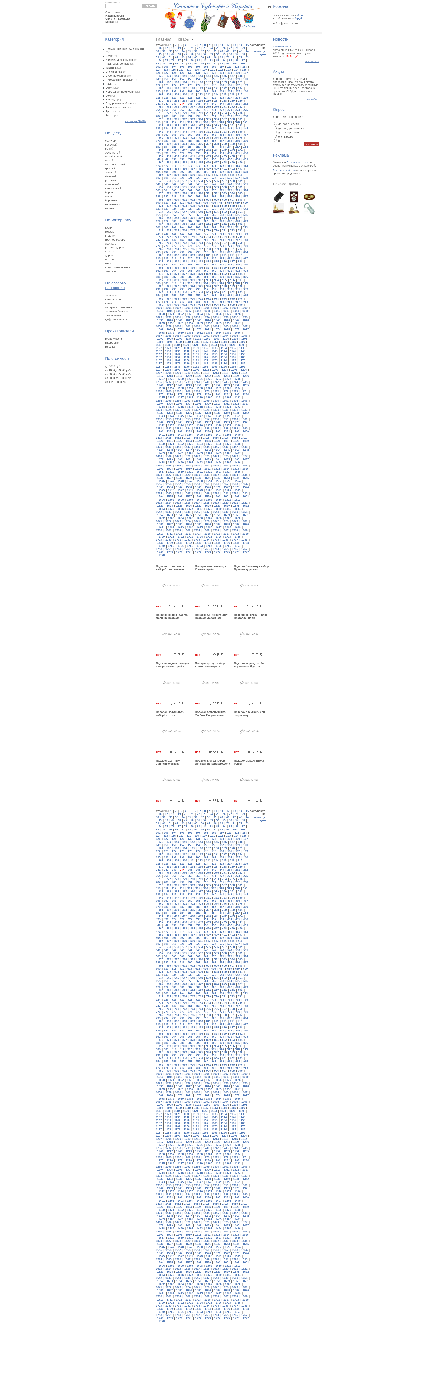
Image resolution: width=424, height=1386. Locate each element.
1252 (217, 385)
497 (182, 171)
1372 (162, 425)
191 (216, 88)
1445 (216, 447)
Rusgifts (110, 346)
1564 (244, 484)
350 (200, 131)
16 (160, 48)
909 (166, 283)
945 (176, 292)
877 (184, 273)
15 (247, 45)
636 (190, 208)
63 (183, 57)
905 (224, 280)
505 (245, 171)
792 (240, 249)
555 (184, 187)
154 (198, 79)
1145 (233, 351)
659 (190, 215)
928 (224, 286)
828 (161, 261)
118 (189, 69)
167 (208, 82)
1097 (160, 338)
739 (184, 236)
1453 (198, 450)
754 (214, 239)
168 (216, 82)
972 (208, 298)
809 (192, 255)
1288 (190, 397)
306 (216, 119)
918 (237, 283)
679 (166, 221)
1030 (168, 317)
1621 (235, 502)
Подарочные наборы (119, 103)
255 (176, 106)
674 (216, 218)
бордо (109, 192)
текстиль (110, 271)
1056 (228, 323)
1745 (217, 542)
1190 (187, 366)
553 (169, 187)
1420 (160, 440)
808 (184, 255)
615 (205, 202)
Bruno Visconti (114, 338)
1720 (162, 536)
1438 (238, 444)
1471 (187, 456)
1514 (226, 468)
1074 (217, 329)
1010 (160, 311)
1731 (178, 539)
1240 (197, 382)
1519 (181, 471)
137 (245, 72)
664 (229, 215)
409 (214, 147)
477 (206, 165)
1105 (235, 338)
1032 (187, 317)
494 (158, 171)
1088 (168, 335)
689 (245, 221)
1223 (217, 375)
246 (198, 103)
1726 (219, 536)
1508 (170, 468)
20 (185, 48)
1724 (200, 536)
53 (211, 54)
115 (166, 69)
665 (237, 215)
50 (192, 54)
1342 (246, 413)
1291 (219, 397)
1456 (227, 450)
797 (190, 252)
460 (161, 162)
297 (237, 116)
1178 (168, 363)
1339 (217, 413)
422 (224, 150)
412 (237, 147)
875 (169, 273)
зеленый (110, 172)
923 (184, 286)
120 (204, 69)
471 (158, 165)
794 (166, 252)
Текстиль (111, 67)
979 (174, 301)
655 (158, 215)
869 (214, 270)
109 (214, 66)
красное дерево (115, 239)
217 (240, 94)
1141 (196, 351)
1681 (160, 524)
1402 (171, 434)
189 (200, 88)
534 (200, 181)
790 (224, 249)
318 (221, 122)
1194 (224, 366)
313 (182, 122)
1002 (178, 307)
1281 (217, 394)
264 (158, 110)
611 (174, 202)
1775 (227, 552)
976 (240, 298)
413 (245, 147)
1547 (171, 481)
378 (240, 137)
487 (192, 168)
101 (243, 63)
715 (176, 230)
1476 (235, 456)
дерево (109, 255)
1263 (228, 388)
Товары (183, 39)
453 (198, 159)
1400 (246, 431)
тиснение (111, 295)
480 (229, 165)
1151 (196, 354)
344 (245, 128)
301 (176, 119)
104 (174, 66)
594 (222, 196)
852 (169, 267)
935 (190, 289)
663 (222, 215)
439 (176, 156)
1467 (238, 453)
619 (237, 202)
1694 (190, 527)
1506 (244, 465)
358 (174, 134)
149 (158, 79)
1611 (228, 499)
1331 (235, 409)
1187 (159, 366)
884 (240, 273)
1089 (178, 335)
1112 (206, 341)
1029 (159, 317)
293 (206, 116)
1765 (225, 549)
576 (169, 193)
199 (190, 91)
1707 (225, 530)
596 (237, 196)
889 (190, 277)
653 (232, 212)
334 (166, 128)
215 (224, 94)
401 (240, 144)
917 (229, 283)
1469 (168, 456)
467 (216, 162)
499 (198, 171)
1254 (236, 385)
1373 (171, 425)
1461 (181, 453)
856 (200, 267)
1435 (209, 444)
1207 (159, 372)
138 (161, 76)
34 (183, 51)
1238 (178, 382)
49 (185, 54)
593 (214, 196)
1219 (179, 375)
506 (161, 174)
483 (161, 168)
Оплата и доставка (117, 18)
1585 (168, 493)
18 (172, 48)
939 (222, 289)
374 (208, 137)
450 (174, 159)
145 (216, 76)
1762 (197, 549)
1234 (228, 379)
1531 (206, 474)
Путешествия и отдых (119, 79)
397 (208, 144)
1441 (178, 447)
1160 (187, 357)
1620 (225, 502)
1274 (244, 391)
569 (206, 190)
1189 (177, 366)
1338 (208, 413)
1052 (190, 323)
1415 (206, 437)
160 (245, 79)
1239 (187, 382)
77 (179, 60)
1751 (181, 546)
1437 (228, 444)
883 (232, 273)
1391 (160, 431)
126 (158, 72)
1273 (235, 391)
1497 (159, 465)
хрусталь (110, 243)
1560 (206, 484)
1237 (168, 382)
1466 (228, 453)
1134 (224, 348)
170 (232, 82)
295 (222, 116)
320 (237, 122)
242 (166, 103)
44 (247, 51)
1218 (170, 375)
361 (198, 134)
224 (206, 97)
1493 (209, 462)
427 (174, 153)
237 (216, 100)
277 (169, 113)
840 (166, 264)
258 (200, 106)
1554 (238, 481)
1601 (227, 496)
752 (198, 239)
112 (237, 66)
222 (190, 97)
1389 (235, 428)
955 (166, 295)
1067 (244, 326)
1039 (160, 320)
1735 (216, 539)
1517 (162, 471)
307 (224, 119)
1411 (168, 437)
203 (222, 91)
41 (227, 51)
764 (200, 243)
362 (206, 134)
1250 (198, 385)
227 (229, 97)
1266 (168, 391)
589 (182, 196)
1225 (236, 375)
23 (204, 48)
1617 (197, 502)
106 (190, 66)
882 (224, 273)
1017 (226, 311)
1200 (187, 369)
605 (216, 199)
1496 (238, 462)
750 (182, 239)
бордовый (111, 200)
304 (200, 119)
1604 (162, 499)
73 (247, 57)
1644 (178, 512)
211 (192, 94)
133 (214, 72)
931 (158, 289)
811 (208, 255)
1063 (206, 326)
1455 (217, 450)
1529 (187, 474)
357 (166, 134)
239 (232, 100)
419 (200, 150)
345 (161, 131)
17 (166, 48)
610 (166, 202)
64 (189, 57)
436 (245, 153)
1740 (170, 542)
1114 (224, 341)
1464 (209, 453)
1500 (187, 465)
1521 (200, 471)
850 (245, 264)
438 (169, 156)
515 (232, 174)
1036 (225, 317)
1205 (234, 369)
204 (229, 91)
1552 (219, 481)
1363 (170, 422)
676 (232, 218)
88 (157, 63)
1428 (236, 440)
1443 (197, 447)
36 (195, 51)
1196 (242, 366)
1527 (168, 474)
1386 (206, 428)
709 (222, 227)
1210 (187, 372)
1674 (187, 521)
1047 (236, 320)
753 (206, 239)
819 (182, 258)
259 (208, 106)
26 (224, 48)
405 (182, 147)
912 (189, 283)
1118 (168, 345)
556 (192, 187)
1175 (233, 360)
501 (214, 171)
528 (245, 178)
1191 (196, 366)
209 (176, 94)
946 (184, 292)
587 (166, 196)
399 (224, 144)
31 (163, 51)
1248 (179, 385)
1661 (246, 515)
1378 (219, 425)
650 (208, 212)
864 (174, 270)
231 (169, 100)
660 (198, 215)
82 (211, 60)
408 (206, 147)
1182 (205, 363)
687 (229, 221)
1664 (181, 518)
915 (213, 283)
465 (200, 162)
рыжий (109, 148)
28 (236, 48)
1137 (159, 351)
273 (229, 110)
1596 (179, 496)
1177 (159, 363)
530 (169, 181)
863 (166, 270)
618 (229, 202)
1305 (170, 403)
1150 (187, 354)
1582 (228, 490)
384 (198, 140)
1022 (181, 314)
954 (158, 295)
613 (189, 202)
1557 (178, 484)
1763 (206, 549)
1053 (200, 323)
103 (166, 66)
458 (237, 159)
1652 (160, 515)
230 (161, 100)
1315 (171, 406)
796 (182, 252)
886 (166, 277)
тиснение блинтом (116, 311)
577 (176, 193)
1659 (227, 515)
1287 (181, 397)
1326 (187, 409)
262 (232, 106)
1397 (217, 431)
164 (184, 82)
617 (221, 202)
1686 (208, 524)
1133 (215, 348)
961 (214, 295)
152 (182, 79)
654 (240, 212)
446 (232, 156)
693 (184, 224)
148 (240, 76)
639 (214, 208)
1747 (236, 542)
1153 (215, 354)
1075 (227, 329)
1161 (196, 357)
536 (216, 181)
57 (236, 54)
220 (174, 97)
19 (179, 48)
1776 (236, 552)
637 (198, 208)
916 (221, 283)
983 (206, 301)
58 (243, 54)
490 (216, 168)
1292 (228, 397)
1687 (217, 524)
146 (224, 76)
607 (232, 199)
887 (174, 277)
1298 (197, 400)
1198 (168, 369)
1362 (160, 422)
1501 (197, 465)
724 (158, 233)
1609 (209, 499)
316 (205, 122)
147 (232, 76)
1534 (235, 474)
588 (174, 196)
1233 (219, 379)
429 (190, 153)
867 (198, 270)
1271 (216, 391)
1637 (200, 508)
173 (166, 85)
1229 (181, 379)
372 (192, 137)
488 (200, 168)
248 (214, 103)
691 (169, 224)
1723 (190, 536)
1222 (208, 375)
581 (208, 193)
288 (166, 116)
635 (182, 208)
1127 (159, 348)
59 (157, 57)
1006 (216, 307)
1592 (235, 493)
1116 (242, 341)
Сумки (109, 55)
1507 (160, 468)
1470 (178, 456)
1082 (200, 332)
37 (202, 51)
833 (200, 261)
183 (245, 85)
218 (158, 97)
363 (214, 134)
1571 (217, 487)
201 (206, 91)
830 (176, 261)
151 (174, 79)
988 (245, 301)
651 (216, 212)
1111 (197, 341)
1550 (200, 481)
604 (208, 199)
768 (232, 243)
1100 (189, 338)
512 (208, 174)
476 (198, 165)
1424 (198, 440)
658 (182, 215)
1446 (225, 447)
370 (176, 137)
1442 (187, 447)
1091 (197, 335)
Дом (108, 95)
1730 (168, 539)
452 (190, 159)
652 (224, 212)
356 (158, 134)
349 (192, 131)
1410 (159, 437)
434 (229, 153)
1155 (233, 354)
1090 (187, 335)
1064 (216, 326)
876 (176, 273)
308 (232, 119)
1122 (205, 345)
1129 (177, 348)
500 (206, 171)
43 (240, 51)
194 (240, 88)
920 (161, 286)
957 (182, 295)
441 (192, 156)
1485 (227, 459)
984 (214, 301)
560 (224, 187)
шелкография (113, 299)
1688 (227, 524)
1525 (238, 471)
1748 (246, 542)
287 (158, 116)
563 (158, 190)
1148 (168, 354)
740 (192, 236)
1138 (168, 351)
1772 (198, 552)
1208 (168, 372)
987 (237, 301)
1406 (209, 434)
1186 (242, 363)
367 (245, 134)
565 (174, 190)
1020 (162, 314)
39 (215, 51)
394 (184, 144)
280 (192, 113)
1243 (225, 382)
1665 (190, 518)
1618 (206, 502)
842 (182, 264)
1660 (236, 515)
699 (232, 224)
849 (237, 264)
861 (240, 267)
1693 (181, 527)
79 (192, 60)
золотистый (112, 152)
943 (161, 292)
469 (232, 162)
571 (222, 190)
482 (245, 165)
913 (197, 283)
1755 (219, 546)
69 (221, 57)
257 (192, 106)
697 (216, 224)
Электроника (114, 71)
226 (222, 97)
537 (224, 181)
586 (158, 196)
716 (184, 230)
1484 (217, 459)
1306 (179, 403)
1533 (225, 474)
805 (161, 255)
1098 (170, 338)
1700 (159, 530)
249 (222, 103)
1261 (209, 388)
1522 (209, 471)
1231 (200, 379)
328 (208, 125)
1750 (171, 546)
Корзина (280, 6)
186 (176, 88)
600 (176, 199)
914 (205, 283)
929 (232, 286)
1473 (206, 456)
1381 (159, 428)
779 (229, 246)
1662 (162, 518)
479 (222, 165)
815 (240, 255)
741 (200, 236)
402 (158, 147)
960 (206, 295)
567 (190, 190)
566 (182, 190)
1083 (209, 332)
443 (208, 156)
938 (214, 289)
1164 (224, 357)
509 (184, 174)
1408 (228, 434)
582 (216, 193)
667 (161, 218)
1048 (246, 320)
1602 (236, 496)
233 (184, 100)
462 (176, 162)
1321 (228, 406)
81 (204, 60)
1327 (197, 409)
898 (169, 280)
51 (198, 54)
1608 (200, 499)
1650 (235, 512)
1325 (178, 409)
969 (184, 298)
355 (240, 131)
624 (184, 205)
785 (184, 249)
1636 (190, 508)
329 (216, 125)
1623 (160, 505)
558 (208, 187)
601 (184, 199)
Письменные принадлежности (125, 48)
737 (169, 236)
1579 (200, 490)
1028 (238, 314)
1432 (181, 444)
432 (214, 153)
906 (232, 280)
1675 (197, 521)
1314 (162, 406)
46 (166, 54)
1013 (189, 311)
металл (109, 259)
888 (182, 277)
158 (229, 79)
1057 (238, 323)
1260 (200, 388)
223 (198, 97)
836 (224, 261)
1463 (200, 453)
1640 (228, 508)
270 (206, 110)
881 (216, 273)
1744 (208, 542)
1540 (198, 478)
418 (192, 150)
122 (220, 69)
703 (174, 227)
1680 (244, 521)
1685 (198, 524)
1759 (168, 549)
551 (245, 184)
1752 (190, 546)
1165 (233, 357)
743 (216, 236)
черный (110, 208)
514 (224, 174)
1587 (187, 493)
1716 (217, 533)
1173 (215, 360)
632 (158, 208)
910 (174, 283)
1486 (236, 459)
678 (158, 221)
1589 (206, 493)
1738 (244, 539)
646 (176, 212)
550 (237, 184)
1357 (206, 419)
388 (229, 140)
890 (198, 277)
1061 (187, 326)
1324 (168, 409)
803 (237, 252)
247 (206, 103)
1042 (189, 320)
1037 (235, 317)
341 (222, 128)
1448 (244, 447)
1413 (187, 437)
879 (200, 273)
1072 (198, 329)
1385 (197, 428)
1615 (178, 502)
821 (198, 258)
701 (158, 227)
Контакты (111, 21)
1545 (246, 478)
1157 (159, 357)
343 (237, 128)
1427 (227, 440)
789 (216, 249)
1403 (181, 434)
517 (158, 178)
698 (224, 224)
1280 (208, 394)
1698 (228, 527)
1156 (242, 354)
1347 (200, 416)
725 (166, 233)
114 (158, 69)
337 (190, 128)
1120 (186, 345)
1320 (219, 406)
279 (184, 113)
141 (184, 76)
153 (190, 79)
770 (158, 246)
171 (240, 82)
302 (184, 119)
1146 (242, 351)
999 (240, 304)
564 (166, 190)
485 (176, 168)
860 (232, 267)
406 (190, 147)
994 (200, 304)
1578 (190, 490)
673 (208, 218)
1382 (168, 428)
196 (166, 91)
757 (237, 239)
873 (245, 270)
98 (221, 63)
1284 (246, 394)
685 (214, 221)
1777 (246, 552)
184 (161, 88)
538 (232, 181)
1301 (225, 400)
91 (176, 63)
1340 (227, 413)
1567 (179, 487)
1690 (246, 524)
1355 (187, 419)
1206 (244, 369)
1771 (189, 552)
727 (182, 233)
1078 (162, 332)
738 (176, 236)
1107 (160, 341)
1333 (160, 413)
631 (240, 205)
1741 (179, 542)
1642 (159, 512)
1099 (179, 338)
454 (206, 159)
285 (232, 113)
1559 (197, 484)
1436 (219, 444)
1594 (160, 496)
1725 (209, 536)
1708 (235, 530)
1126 (242, 345)
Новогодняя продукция (120, 91)
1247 (170, 385)
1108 (169, 341)
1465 (219, 453)
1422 (179, 440)
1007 (225, 307)
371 (184, 137)
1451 (179, 450)
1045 (217, 320)
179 (214, 85)
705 (190, 227)
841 (174, 264)
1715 (207, 533)
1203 (215, 369)
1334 (170, 413)
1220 (189, 375)
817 (166, 258)
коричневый (112, 204)
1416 (216, 437)
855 (192, 267)
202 (214, 91)
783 (169, 249)
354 (232, 131)
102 (158, 66)
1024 (200, 314)
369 (169, 137)
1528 (178, 474)
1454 (208, 450)
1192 (205, 366)
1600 (217, 496)
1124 (223, 345)
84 (224, 60)
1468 (159, 456)
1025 (209, 314)
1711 (170, 533)
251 (237, 103)
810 (200, 255)
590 (190, 196)
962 (222, 295)
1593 (244, 493)
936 (198, 289)
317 (213, 122)
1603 (246, 496)
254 (169, 106)
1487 (246, 459)
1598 (198, 496)
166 (200, 82)
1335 (179, 413)
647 (184, 212)
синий (109, 196)
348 (184, 131)
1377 (209, 425)
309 (240, 119)
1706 (216, 530)
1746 (227, 542)
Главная (163, 39)
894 (229, 277)
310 (158, 122)
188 (192, 88)
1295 (168, 400)
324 (176, 125)
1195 (233, 366)
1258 (181, 388)
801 (222, 252)
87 (243, 60)
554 (176, 187)
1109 (179, 341)
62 (176, 57)
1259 (190, 388)
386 (214, 140)
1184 (224, 363)
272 (222, 110)
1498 (168, 465)
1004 (197, 307)
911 (182, 283)
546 (206, 184)
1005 (206, 307)
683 (198, 221)
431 (206, 153)
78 (185, 60)
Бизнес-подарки (116, 107)
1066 (235, 326)
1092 (206, 335)
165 (192, 82)
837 (232, 261)
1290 (209, 397)
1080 (181, 332)
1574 (246, 487)
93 (189, 63)
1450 (170, 450)
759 (161, 243)
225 (214, 97)
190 (208, 88)
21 (192, 48)
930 (240, 286)
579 (192, 193)
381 (174, 140)
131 (198, 72)
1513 (217, 468)
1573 (236, 487)
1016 (217, 311)
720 (216, 230)
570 (214, 190)
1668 (219, 518)
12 (228, 45)
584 (232, 193)
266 (174, 110)
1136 (242, 348)
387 (222, 140)
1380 (238, 425)
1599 (208, 496)
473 (174, 165)
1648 (216, 512)
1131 (196, 348)
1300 (216, 400)
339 (206, 128)
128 (174, 72)
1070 (179, 329)
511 (200, 174)
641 (229, 208)
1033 (197, 317)
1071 (189, 329)
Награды (111, 99)
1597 (189, 496)
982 (198, 301)
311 (166, 122)
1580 (209, 490)
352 (216, 131)
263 (240, 106)
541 (166, 184)
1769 (170, 552)
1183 (215, 363)
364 (222, 134)
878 (192, 273)
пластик (110, 235)
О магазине (112, 12)
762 (184, 243)
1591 (225, 493)
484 (169, 168)
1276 (170, 394)
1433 (190, 444)
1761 (187, 549)
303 (192, 119)
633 (166, 208)
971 (200, 298)
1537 (170, 478)
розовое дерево (115, 247)
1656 (198, 515)
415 (169, 150)
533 (192, 181)
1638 (209, 508)
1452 (189, 450)
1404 (190, 434)
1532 (216, 474)
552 (161, 187)
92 (183, 63)
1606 (181, 499)
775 (198, 246)
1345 (181, 416)
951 (224, 292)
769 (240, 243)
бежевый (110, 176)
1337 (198, 413)
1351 (238, 416)
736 (161, 236)
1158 (168, 357)
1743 (198, 542)
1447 (235, 447)
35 (189, 51)
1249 (189, 385)
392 (169, 144)
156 (214, 79)
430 (198, 153)
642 (237, 208)
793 (158, 252)
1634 (171, 508)
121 (212, 69)
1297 (187, 400)
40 (221, 51)
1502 (206, 465)
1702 (178, 530)
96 (208, 63)
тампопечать (113, 315)
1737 (235, 539)
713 (161, 230)
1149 (177, 354)
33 (176, 51)
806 (169, 255)
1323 (159, 409)
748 (166, 239)
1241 (206, 382)
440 (184, 156)
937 (206, 289)
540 (158, 184)
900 (184, 280)
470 (240, 162)
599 (169, 199)
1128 (168, 348)
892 (214, 277)
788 (208, 249)
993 (192, 304)
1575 (162, 490)
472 (166, 165)
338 (198, 128)
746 (240, 236)
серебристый (113, 156)
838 (240, 261)
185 (169, 88)
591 (198, 196)
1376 (200, 425)
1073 (208, 329)
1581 (219, 490)
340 (214, 128)
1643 (168, 512)
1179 (177, 363)
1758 (159, 549)
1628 (208, 505)
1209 (178, 372)
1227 (162, 379)
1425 (208, 440)
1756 (228, 546)
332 (240, 125)
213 (208, 94)
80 (198, 60)
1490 (181, 462)
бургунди (110, 140)
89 (163, 63)
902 (200, 280)
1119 (177, 345)
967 (169, 298)
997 (224, 304)
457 (229, 159)
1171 (196, 360)
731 (214, 233)
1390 (244, 428)
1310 (217, 403)
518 (166, 178)
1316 (181, 406)
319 (229, 122)
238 (224, 100)
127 (166, 72)
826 (237, 258)
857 (208, 267)
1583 (238, 490)
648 (192, 212)
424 (240, 150)
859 (224, 267)
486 (184, 168)
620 (245, 202)
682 (190, 221)
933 (174, 289)
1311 (227, 403)
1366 (198, 422)
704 (182, 227)
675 (224, 218)
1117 (159, 345)
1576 (171, 490)
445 (224, 156)
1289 (200, 397)
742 (208, 236)
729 (198, 233)
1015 (207, 311)
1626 (189, 505)
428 (182, 153)
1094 (225, 335)
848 (229, 264)
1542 (217, 478)
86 (236, 60)
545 (198, 184)
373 (200, 137)
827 (245, 258)
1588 (197, 493)
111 (229, 66)
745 (232, 236)
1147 (159, 354)
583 (224, 193)
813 (224, 255)
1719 (245, 533)
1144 (224, 351)
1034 (206, 317)
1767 (244, 549)
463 (184, 162)
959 (198, 295)
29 (243, 48)
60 (163, 57)
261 (224, 106)
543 (182, 184)
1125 (232, 345)
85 (230, 60)
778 (222, 246)
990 (169, 304)
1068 (160, 329)
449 (166, 159)
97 (215, 63)
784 (176, 249)
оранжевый (112, 184)
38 (208, 51)
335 (174, 128)
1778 (162, 555)
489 (208, 168)
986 (229, 301)
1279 (198, 394)
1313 (245, 403)
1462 (190, 453)
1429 (246, 440)
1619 (216, 502)
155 (206, 79)
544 (190, 184)
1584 (159, 493)
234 (192, 100)
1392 (170, 431)
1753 (200, 546)
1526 (159, 474)
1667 (209, 518)
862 (158, 270)
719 (208, 230)
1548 (181, 481)
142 (192, 76)
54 (217, 54)
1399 (236, 431)
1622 (244, 502)
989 (161, 304)
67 (208, 57)
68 (215, 57)
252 (245, 103)
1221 (198, 375)
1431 (171, 444)
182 (237, 85)
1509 (179, 468)
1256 (162, 388)
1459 (162, 453)
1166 (242, 357)
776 (206, 246)
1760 (178, 549)
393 (176, 144)
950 (216, 292)
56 (230, 54)
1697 (219, 527)
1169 (177, 360)
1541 (208, 478)
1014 (198, 311)
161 (161, 82)
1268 (187, 391)
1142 (205, 351)
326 (192, 125)
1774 (217, 552)
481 (237, 165)
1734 (206, 539)
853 (176, 267)
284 (224, 113)
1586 (178, 493)
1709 (244, 530)
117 (181, 69)
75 (166, 60)
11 (221, 45)
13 (234, 45)
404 (174, 147)
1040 (170, 320)
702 (166, 227)
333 (158, 128)
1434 (200, 444)
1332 (244, 409)
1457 (236, 450)
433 (222, 153)
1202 (206, 369)
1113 (215, 341)
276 (161, 113)
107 (198, 66)
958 (190, 295)
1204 (225, 369)
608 (240, 199)
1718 (236, 533)
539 (240, 181)
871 (229, 270)
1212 (206, 372)
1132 (205, 348)
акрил (108, 227)
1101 (198, 338)
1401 (162, 434)
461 (169, 162)
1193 (215, 366)
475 (190, 165)
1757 (238, 546)
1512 (207, 468)
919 (245, 283)
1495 (228, 462)
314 (189, 122)
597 (245, 196)
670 (184, 218)
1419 (244, 437)
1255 (246, 385)
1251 (208, 385)
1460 (171, 453)
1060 (178, 326)
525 (222, 178)
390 (245, 140)
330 (224, 125)
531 (176, 181)
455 (214, 159)
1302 (235, 400)
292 (198, 116)
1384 (187, 428)
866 (190, 270)
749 (174, 239)
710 (229, 227)
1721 (171, 536)
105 (182, 66)
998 (232, 304)
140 (176, 76)
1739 (160, 542)
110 (222, 66)
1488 (162, 462)
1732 (187, 539)
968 (176, 298)
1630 (227, 505)
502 (222, 171)
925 (200, 286)
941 (237, 289)
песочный (111, 144)
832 (192, 261)
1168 (168, 360)
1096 (244, 335)
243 (174, 103)
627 (208, 205)
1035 (216, 317)
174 (174, 85)
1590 (216, 493)
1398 (227, 431)
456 (222, 159)
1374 (181, 425)
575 (161, 193)
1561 (216, 484)
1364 (179, 422)
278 (176, 113)
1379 (228, 425)
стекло (109, 251)
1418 (235, 437)
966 (161, 298)
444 (216, 156)
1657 (208, 515)
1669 (228, 518)
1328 (206, 409)
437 (161, 156)
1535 (244, 474)
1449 (160, 450)
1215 (235, 372)
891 (206, 277)
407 (198, 147)
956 (174, 295)
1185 (233, 363)
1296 (178, 400)
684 (206, 221)
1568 (189, 487)
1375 (190, 425)
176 (190, 85)
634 (174, 208)
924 (192, 286)
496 (174, 171)
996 (216, 304)
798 (198, 252)
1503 (216, 465)
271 (214, 110)
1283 (236, 394)
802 (229, 252)
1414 (197, 437)
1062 (197, 326)
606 (224, 199)
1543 (227, 478)
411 (229, 147)
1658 (217, 515)
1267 (178, 391)
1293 (238, 397)
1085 (228, 332)
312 (174, 122)
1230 (190, 379)
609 (158, 202)
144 (208, 76)
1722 (181, 536)
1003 (187, 307)
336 (182, 128)
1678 (225, 521)
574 (245, 190)
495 (166, 171)
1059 (168, 326)
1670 (238, 518)
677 (240, 218)
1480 (179, 459)
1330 (225, 409)
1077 (246, 329)
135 (229, 72)
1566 (170, 487)
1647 (206, 512)
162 (169, 82)
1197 (159, 369)
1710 (160, 533)
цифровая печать (116, 319)
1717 (226, 533)
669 (176, 218)
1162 (205, 357)
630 (232, 205)
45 (160, 54)
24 (211, 48)
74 (160, 60)
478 (214, 165)
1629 (217, 505)
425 (158, 153)
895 (237, 277)
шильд (109, 303)
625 (192, 205)
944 (169, 292)
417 (184, 150)
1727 (228, 536)
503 (229, 171)
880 (208, 273)
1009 (244, 307)
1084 (219, 332)
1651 (244, 512)
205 (237, 91)
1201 (196, 369)
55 (224, 54)
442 (200, 156)
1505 (235, 465)
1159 (177, 357)
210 (184, 94)
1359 (225, 419)
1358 (216, 419)
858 (216, 267)
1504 (225, 465)
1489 (171, 462)
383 (190, 140)
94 (195, 63)
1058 (159, 326)
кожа (108, 263)
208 (169, 94)
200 (198, 91)
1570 (208, 487)
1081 (190, 332)
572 (229, 190)
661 (206, 215)
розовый (110, 180)
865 (182, 270)
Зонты (110, 115)
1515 (236, 468)
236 (208, 100)
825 (229, 258)
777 (214, 246)
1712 (179, 533)
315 (197, 122)
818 (174, 258)
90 (170, 63)
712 (245, 227)
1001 (168, 307)
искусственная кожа (117, 267)
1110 (188, 341)
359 (182, 134)
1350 (228, 416)
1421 (170, 440)
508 (176, 174)
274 (237, 110)
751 (190, 239)
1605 (171, 499)
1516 (245, 468)
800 (214, 252)
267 (182, 110)
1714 (198, 533)
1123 (214, 345)
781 (245, 246)
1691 (162, 527)
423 (232, 150)
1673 (178, 521)
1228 (171, 379)
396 (200, 144)
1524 (228, 471)
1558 (187, 484)
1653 (170, 515)
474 (182, 165)
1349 (219, 416)
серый (109, 160)
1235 (238, 379)
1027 (228, 314)
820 (190, 258)
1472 (197, 456)
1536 (160, 478)
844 (198, 264)
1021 (171, 314)
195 (158, 91)
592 (206, 196)
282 (208, 113)
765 (208, 243)
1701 (168, 530)
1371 (246, 422)
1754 (209, 546)
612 (182, 202)
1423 (189, 440)
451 (182, 159)
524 (214, 178)
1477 (244, 456)
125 (244, 69)
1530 (197, 474)
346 (169, 131)
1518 (171, 471)
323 (169, 125)
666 (245, 215)
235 (200, 100)
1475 (225, 456)
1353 (168, 419)
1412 (178, 437)
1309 (208, 403)
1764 (216, 549)
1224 (227, 375)
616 (213, 202)
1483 (208, 459)
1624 (170, 505)
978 (166, 301)
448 (158, 159)
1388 (225, 428)
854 (184, 267)
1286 (171, 397)
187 (184, 88)
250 (229, 103)
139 (169, 76)
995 (208, 304)
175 (182, 85)
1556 (168, 484)
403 (166, 147)
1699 (238, 527)
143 (200, 76)
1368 (217, 422)
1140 (187, 351)
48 (179, 54)
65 (195, 57)
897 (161, 280)
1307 (189, 403)
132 (206, 72)
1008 (235, 307)
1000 (159, 307)
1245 (244, 382)
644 (161, 212)
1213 (216, 372)
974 (224, 298)
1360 (235, 419)
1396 (208, 431)
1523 (219, 471)
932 (166, 289)
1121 (195, 345)
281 (200, 113)
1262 (219, 388)
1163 (215, 357)
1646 (197, 512)
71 (234, 57)
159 (237, 79)
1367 (208, 422)
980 (182, 301)
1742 (189, 542)
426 (166, 153)
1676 (206, 521)
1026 (219, 314)
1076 (236, 329)
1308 (198, 403)
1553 (228, 481)
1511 (198, 468)
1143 (215, 351)
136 (237, 72)
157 (222, 79)
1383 (178, 428)
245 (190, 103)
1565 (160, 487)
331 (232, 125)
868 (206, 270)
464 (192, 162)
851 (161, 267)
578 (184, 193)
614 (197, 202)
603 (200, 199)
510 (192, 174)
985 (222, 301)
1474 (216, 456)
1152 (205, 354)
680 (174, 221)
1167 (159, 360)
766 (216, 243)
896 (245, 277)
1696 (209, 527)
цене (263, 54)
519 (174, 178)
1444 (206, 447)
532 (184, 181)
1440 (168, 447)
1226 (246, 375)
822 (206, 258)
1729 (159, 539)
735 (245, 233)
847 (222, 264)
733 (229, 233)
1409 (238, 434)
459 (245, 159)
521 (190, 178)
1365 (189, 422)
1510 (189, 468)
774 (190, 246)
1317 (190, 406)
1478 (160, 459)
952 (232, 292)
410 (222, 147)
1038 (244, 317)
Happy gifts (112, 342)
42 (234, 51)
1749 (162, 546)
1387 (216, 428)
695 (200, 224)
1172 (205, 360)
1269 (197, 391)
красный (110, 168)
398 (216, 144)
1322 (238, 406)
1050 (171, 323)
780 (237, 246)
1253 (227, 385)
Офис (109, 87)
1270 (206, 391)
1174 (224, 360)
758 (245, 239)
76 (172, 60)
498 (190, 171)
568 (198, 190)
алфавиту (258, 51)
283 (216, 113)
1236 (159, 382)
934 (182, 289)
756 (229, 239)
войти (276, 23)
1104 (226, 338)
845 (206, 264)
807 (176, 255)
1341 (236, 413)
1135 (233, 348)
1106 (244, 338)
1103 (217, 338)
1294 (159, 400)
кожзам (109, 231)
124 (236, 69)
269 (198, 110)
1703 (187, 530)
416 (176, 150)
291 (190, 116)
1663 (171, 518)
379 (158, 140)
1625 (179, 505)
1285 (162, 397)
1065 (225, 326)
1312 (236, 403)
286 (240, 113)
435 (237, 153)
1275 (160, 394)
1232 (209, 379)
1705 (206, 530)
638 (206, 208)
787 (200, 249)
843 (190, 264)
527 (237, 178)
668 (169, 218)
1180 (187, 363)
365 (229, 134)
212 (200, 94)
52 (204, 54)
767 (224, 243)
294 (214, 116)
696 (208, 224)
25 (217, 48)
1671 (159, 521)
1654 (179, 515)
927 (216, 286)
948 (200, 292)
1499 (178, 465)
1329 (216, 409)
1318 (200, 406)
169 (224, 82)
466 (208, 162)
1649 (225, 512)
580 (200, 193)
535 (208, 181)
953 (240, 292)
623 (176, 205)
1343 (162, 416)
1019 (245, 311)
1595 (170, 496)
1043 (198, 320)
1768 (160, 552)
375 (216, 137)
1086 (238, 332)
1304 (160, 403)
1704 (197, 530)
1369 (227, 422)
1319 (209, 406)
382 (182, 140)
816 (158, 258)
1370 (236, 422)
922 (176, 286)
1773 (208, 552)
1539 (189, 478)
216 (232, 94)
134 (222, 72)
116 (173, 69)
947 (192, 292)
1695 (200, 527)
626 (200, 205)
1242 (216, 382)
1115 (233, 341)
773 (182, 246)
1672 (168, 521)
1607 (190, 499)
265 (166, 110)
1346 (190, 416)
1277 (179, 394)
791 (232, 249)
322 (161, 125)
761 (176, 243)
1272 (225, 391)
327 (200, 125)
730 (206, 233)
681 (182, 221)
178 (206, 85)
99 (227, 63)
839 (158, 264)
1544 (236, 478)
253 (161, 106)
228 (237, 97)
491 (224, 168)
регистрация (290, 23)
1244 (235, 382)
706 (198, 227)
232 (176, 100)
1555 (159, 484)
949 (208, 292)
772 (174, 246)
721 (224, 230)
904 (216, 280)
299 (161, 119)
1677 (216, 521)
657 (174, 215)
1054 (209, 323)
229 (245, 97)
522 (198, 178)
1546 (162, 481)
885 (158, 277)
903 (208, 280)
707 (206, 227)
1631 (236, 505)
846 (214, 264)
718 (200, 230)
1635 (181, 508)
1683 (179, 524)
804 (245, 252)
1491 (190, 462)
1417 (225, 437)
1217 (160, 375)
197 (174, 91)
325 (184, 125)
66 (202, 57)
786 (192, 249)
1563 (235, 484)
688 (237, 221)
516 (240, 174)
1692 (171, 527)
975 (232, 298)
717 (192, 230)
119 (197, 69)
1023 (190, 314)
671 (192, 218)
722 (232, 230)
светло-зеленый (115, 164)
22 (198, 48)
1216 (244, 372)
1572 (227, 487)
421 (216, 150)
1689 (236, 524)
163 (176, 82)
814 (232, 255)
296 (229, 116)
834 (208, 261)
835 (216, 261)
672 (200, 218)
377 (232, 137)
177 (198, 85)
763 (192, 243)
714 (169, 230)
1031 (178, 317)
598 (161, 199)
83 (217, 60)
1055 (219, 323)
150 (166, 79)
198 (182, 91)
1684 (189, 524)
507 (169, 174)
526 (229, 178)
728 (190, 233)
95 (202, 63)
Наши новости (114, 15)
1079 (171, 332)
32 (170, 51)
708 (214, 227)
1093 (216, 335)
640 (222, 208)
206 (245, 91)
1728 (238, 536)
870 (222, 270)
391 (161, 144)
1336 (189, 413)
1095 (235, 335)
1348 (209, 416)
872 (237, 270)
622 (169, 205)
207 (161, 94)
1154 (224, 354)
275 (245, 110)
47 (172, 54)
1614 (168, 502)
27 (230, 48)
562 (240, 187)
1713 (189, 533)
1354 (178, 419)
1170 (187, 360)
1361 (244, 419)
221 (182, 97)
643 (245, 208)
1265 (159, 391)
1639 (219, 508)
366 (237, 134)
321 (245, 122)
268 (190, 110)
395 (192, 144)
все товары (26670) (135, 121)
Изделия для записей (119, 59)
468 (224, 162)
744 (224, 236)
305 (208, 119)
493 (240, 168)
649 (200, 212)
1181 (196, 363)
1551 (209, 481)
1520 (190, 471)
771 (166, 246)
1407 (219, 434)
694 (192, 224)
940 (229, 289)
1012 (179, 311)
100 (235, 63)
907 (240, 280)
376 (224, 137)
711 (237, 227)
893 (222, 277)
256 (184, 106)
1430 (162, 444)
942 (245, 289)
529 (161, 181)
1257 (171, 388)
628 (216, 205)
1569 (198, 487)
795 (174, 252)
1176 (242, 360)
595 (229, 196)
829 (169, 261)
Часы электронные (117, 63)
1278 (189, 394)
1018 (236, 311)
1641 (238, 508)
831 (184, 261)
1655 (189, 515)
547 (214, 184)
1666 (200, 518)
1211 (197, 372)
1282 (227, 394)
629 (224, 205)
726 (174, 233)
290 (182, 116)
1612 (237, 499)
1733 (197, 539)
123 (228, 69)
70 (227, 57)
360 (190, 134)
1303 (244, 400)
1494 (219, 462)
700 (240, 224)
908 (158, 283)
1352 (159, 419)
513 (216, 174)
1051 (181, 323)
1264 (238, 388)
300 (169, 119)
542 (174, 184)
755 (222, 239)
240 (240, 100)
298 (245, 116)
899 (176, 280)
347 (176, 131)
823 (214, 258)
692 (176, 224)
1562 (225, 484)
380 (166, 140)
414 (161, 150)
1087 (159, 335)
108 (206, 66)
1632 (246, 505)
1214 (225, 372)
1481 (189, 459)
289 (174, 116)
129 (182, 72)
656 (166, 215)
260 (216, 106)
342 (229, 128)
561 (232, 187)
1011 (170, 311)
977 (158, 301)
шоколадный (113, 188)
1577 (181, 490)
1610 (219, 499)
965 (245, 295)
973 (216, 298)
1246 (160, 385)
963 (229, 295)
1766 (235, 549)
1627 (198, 505)
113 (244, 66)
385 (206, 140)
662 (214, 215)
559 (216, 187)
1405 (200, 434)
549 (229, 184)
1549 (190, 481)
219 (166, 97)
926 (208, 286)
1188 (168, 366)
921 (169, 286)
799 (206, 252)
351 (208, 131)
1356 (197, 419)
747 (158, 239)
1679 (235, 521)
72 (240, 57)
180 (222, 85)
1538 (179, 478)
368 (161, 137)
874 (161, 273)
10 (215, 45)
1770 (179, 552)
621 (161, 205)
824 (222, 258)
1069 (170, 329)
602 (192, 199)
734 (237, 233)
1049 (162, 323)
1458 (246, 450)
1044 (208, 320)
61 (170, 57)
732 (222, 233)
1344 (171, 416)
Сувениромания (116, 75)
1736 (225, 539)
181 (229, 85)
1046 (227, 320)
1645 (187, 512)
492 (232, 168)
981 (190, 301)
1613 (159, 502)
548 (222, 184)
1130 (187, 348)
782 (161, 249)
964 (237, 295)
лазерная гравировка (118, 307)
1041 (179, 320)
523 (206, 178)
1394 (189, 431)
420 (208, 150)
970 (192, 298)
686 (222, 221)
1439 (159, 447)
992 (184, 304)
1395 (198, 431)
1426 (217, 440)
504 (237, 171)
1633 (162, 508)
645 (169, 212)
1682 (170, 524)
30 (157, 51)
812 (216, 255)
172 (158, 85)
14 (240, 45)
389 (237, 140)
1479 (170, 459)
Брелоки (111, 111)
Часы (109, 83)
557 (200, 187)
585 (240, 193)
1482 (198, 459)
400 (232, 144)
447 (240, 156)
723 (240, 230)
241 (158, 103)
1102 (207, 338)
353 (224, 131)
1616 (187, 502)
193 (232, 88)
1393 (179, 431)
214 (216, 94)
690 (161, 224)
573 (237, 190)
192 (224, 88)
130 (190, 72)
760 (169, 243)
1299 (206, 400)
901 (192, 280)
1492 (200, 462)
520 (182, 178)
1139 (177, 351)
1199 (177, 369)
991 (176, 304)
